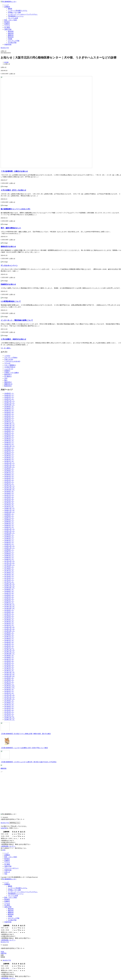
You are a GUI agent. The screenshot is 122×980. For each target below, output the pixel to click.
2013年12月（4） (9, 650)
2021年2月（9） (9, 504)
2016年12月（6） (9, 584)
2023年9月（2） (9, 448)
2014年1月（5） (9, 648)
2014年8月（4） (9, 634)
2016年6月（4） (9, 595)
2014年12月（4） (9, 627)
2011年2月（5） (9, 714)
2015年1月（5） (9, 625)
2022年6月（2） (9, 474)
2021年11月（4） (9, 487)
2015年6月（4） (9, 616)
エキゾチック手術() (10, 357)
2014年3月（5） (9, 644)
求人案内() (8, 376)
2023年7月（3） (9, 452)
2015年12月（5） (9, 604)
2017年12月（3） (9, 561)
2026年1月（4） (9, 399)
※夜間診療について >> (8, 846)
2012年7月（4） (9, 682)
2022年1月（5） (9, 484)
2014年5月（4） (9, 640)
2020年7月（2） (9, 518)
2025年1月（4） (9, 421)
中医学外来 (7, 870)
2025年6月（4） (9, 412)
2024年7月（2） (9, 433)
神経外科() (8, 382)
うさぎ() (7, 355)
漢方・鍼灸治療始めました (11, 228)
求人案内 (7, 864)
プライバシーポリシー (11, 868)
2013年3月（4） (9, 667)
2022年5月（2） (9, 476)
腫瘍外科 (11, 35)
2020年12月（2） (9, 508)
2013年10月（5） (9, 653)
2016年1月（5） (9, 602)
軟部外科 (11, 37)
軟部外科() (8, 386)
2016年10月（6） (9, 587)
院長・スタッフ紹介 (10, 20)
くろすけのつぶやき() (12, 361)
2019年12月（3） (9, 529)
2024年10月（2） (9, 427)
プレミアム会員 (13, 18)
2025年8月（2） (9, 408)
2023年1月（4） (9, 461)
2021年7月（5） (9, 495)
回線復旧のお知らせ (8, 284)
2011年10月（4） (9, 699)
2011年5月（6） (9, 708)
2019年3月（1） (9, 540)
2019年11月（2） (9, 531)
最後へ (9, 348)
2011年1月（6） (9, 716)
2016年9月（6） (9, 589)
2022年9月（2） (9, 469)
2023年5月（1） (9, 455)
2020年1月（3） (9, 527)
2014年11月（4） (9, 629)
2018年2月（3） (9, 557)
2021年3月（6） (9, 503)
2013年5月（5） (9, 663)
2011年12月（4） (9, 695)
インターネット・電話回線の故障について (17, 320)
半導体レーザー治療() (11, 372)
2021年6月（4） (9, 497)
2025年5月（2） (9, 414)
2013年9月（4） (9, 655)
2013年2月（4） (9, 668)
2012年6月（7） (9, 684)
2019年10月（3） (9, 533)
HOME (6, 62)
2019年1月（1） (9, 544)
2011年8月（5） (9, 702)
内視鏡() (7, 371)
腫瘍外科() (8, 384)
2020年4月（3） (9, 521)
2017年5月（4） (9, 574)
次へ (5, 348)
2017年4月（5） (9, 576)
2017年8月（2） (9, 569)
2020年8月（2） (9, 516)
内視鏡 (10, 39)
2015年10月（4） (9, 608)
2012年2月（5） (9, 691)
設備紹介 (7, 24)
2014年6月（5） (9, 638)
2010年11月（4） (9, 719)
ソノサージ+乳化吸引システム (17, 10)
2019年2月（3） (9, 542)
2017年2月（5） (9, 580)
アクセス (7, 862)
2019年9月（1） (9, 535)
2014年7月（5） (9, 636)
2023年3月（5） (9, 459)
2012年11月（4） (9, 674)
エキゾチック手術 (13, 40)
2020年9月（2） (9, 514)
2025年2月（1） (9, 420)
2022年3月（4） (9, 480)
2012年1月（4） (9, 693)
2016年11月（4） (9, 585)
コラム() (7, 363)
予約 (5, 874)
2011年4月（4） (9, 710)
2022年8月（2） (9, 470)
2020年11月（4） (9, 510)
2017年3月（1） (9, 578)
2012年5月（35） (9, 685)
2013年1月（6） (9, 670)
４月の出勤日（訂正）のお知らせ (13, 190)
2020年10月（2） (9, 512)
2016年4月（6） (9, 599)
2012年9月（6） (9, 678)
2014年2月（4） (9, 646)
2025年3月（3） (9, 418)
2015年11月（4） (9, 606)
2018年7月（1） (9, 552)
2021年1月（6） (9, 506)
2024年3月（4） (9, 440)
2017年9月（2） (9, 567)
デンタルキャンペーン (9, 265)
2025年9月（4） (9, 406)
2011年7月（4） (9, 704)
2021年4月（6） (9, 501)
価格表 (10, 8)
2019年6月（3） (9, 536)
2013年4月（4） (9, 665)
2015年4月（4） (9, 619)
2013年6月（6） (9, 661)
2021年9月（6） (9, 491)
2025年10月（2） (9, 404)
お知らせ (7, 872)
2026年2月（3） (9, 397)
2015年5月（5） (9, 618)
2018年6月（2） (9, 553)
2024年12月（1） (9, 423)
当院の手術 (7, 866)
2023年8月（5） (9, 450)
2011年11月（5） (9, 697)
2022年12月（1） (9, 463)
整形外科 (11, 31)
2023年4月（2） (9, 457)
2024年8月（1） (9, 431)
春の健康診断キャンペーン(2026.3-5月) (15, 209)
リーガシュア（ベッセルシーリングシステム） (23, 14)
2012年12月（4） (9, 672)
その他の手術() (9, 367)
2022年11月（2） (9, 465)
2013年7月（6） (9, 659)
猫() (5, 380)
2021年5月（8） (9, 499)
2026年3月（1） (9, 395)
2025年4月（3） (9, 416)
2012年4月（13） (9, 687)
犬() (5, 378)
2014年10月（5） (9, 631)
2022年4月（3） (9, 478)
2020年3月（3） (9, 523)
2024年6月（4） (9, 435)
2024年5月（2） (9, 437)
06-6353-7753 (5, 47)
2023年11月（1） (9, 446)
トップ (6, 853)
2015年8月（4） (9, 612)
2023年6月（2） (9, 453)
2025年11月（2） (9, 403)
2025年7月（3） (9, 410)
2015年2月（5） (9, 623)
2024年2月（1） (9, 442)
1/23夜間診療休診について (11, 301)
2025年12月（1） (9, 401)
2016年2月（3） (9, 601)
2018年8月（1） (9, 550)
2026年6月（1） (9, 393)
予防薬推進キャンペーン (16, 16)
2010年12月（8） (9, 717)
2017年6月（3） (9, 572)
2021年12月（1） (9, 486)
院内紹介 (7, 22)
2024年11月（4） (9, 425)
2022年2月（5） (9, 482)
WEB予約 (4, 828)
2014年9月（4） (9, 633)
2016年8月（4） (9, 591)
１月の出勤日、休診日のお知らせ (13, 339)
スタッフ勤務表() (10, 365)
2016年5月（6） (9, 597)
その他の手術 (12, 42)
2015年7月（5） (9, 614)
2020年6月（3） (9, 519)
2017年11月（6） (9, 563)
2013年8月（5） (9, 657)
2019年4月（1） (9, 538)
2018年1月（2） (9, 559)
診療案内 (7, 855)
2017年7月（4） (9, 570)
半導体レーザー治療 (14, 12)
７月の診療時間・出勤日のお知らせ (14, 171)
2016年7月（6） (9, 593)
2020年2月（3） (9, 525)
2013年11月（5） (9, 651)
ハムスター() (8, 369)
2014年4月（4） (9, 642)
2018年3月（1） (9, 555)
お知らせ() (8, 359)
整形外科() (8, 374)
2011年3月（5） (9, 712)
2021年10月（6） (9, 489)
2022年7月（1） (9, 472)
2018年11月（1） (9, 548)
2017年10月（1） (9, 565)
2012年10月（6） (9, 676)
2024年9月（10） (9, 429)
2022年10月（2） (9, 467)
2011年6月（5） (9, 706)
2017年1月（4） (9, 582)
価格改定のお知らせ (8, 246)
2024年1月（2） (9, 444)
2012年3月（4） (9, 689)
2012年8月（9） (9, 680)
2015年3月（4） (9, 621)
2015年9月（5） (9, 610)
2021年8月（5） (9, 493)
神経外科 (11, 33)
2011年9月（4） (9, 700)
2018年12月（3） (9, 546)
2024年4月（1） (9, 438)
